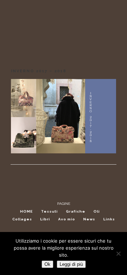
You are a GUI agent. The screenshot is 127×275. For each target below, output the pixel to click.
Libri (45, 219)
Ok (47, 264)
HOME (26, 211)
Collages (22, 219)
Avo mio (66, 219)
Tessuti (49, 211)
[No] (118, 253)
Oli (96, 211)
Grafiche (75, 211)
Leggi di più (71, 264)
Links (109, 219)
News (89, 219)
